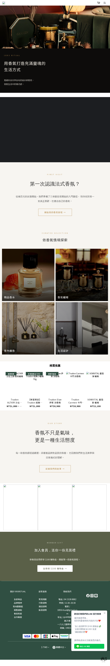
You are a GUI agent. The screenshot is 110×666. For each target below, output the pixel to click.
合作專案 (18, 617)
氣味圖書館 (18, 606)
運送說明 (43, 606)
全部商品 (18, 599)
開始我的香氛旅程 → (55, 212)
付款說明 (43, 602)
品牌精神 (18, 602)
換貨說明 (43, 610)
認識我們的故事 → (55, 468)
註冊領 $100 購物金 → (55, 568)
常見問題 (43, 599)
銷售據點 (18, 610)
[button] (18, 129)
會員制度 (18, 613)
